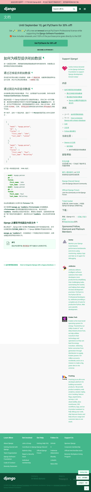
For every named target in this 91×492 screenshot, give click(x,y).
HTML (80, 217)
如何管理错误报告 (11, 265)
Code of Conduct (9, 463)
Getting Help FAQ (42, 443)
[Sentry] (64, 243)
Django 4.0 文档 (69, 142)
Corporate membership (72, 447)
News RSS (53, 464)
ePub (64, 219)
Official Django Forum (70, 190)
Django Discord (42, 447)
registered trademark (60, 485)
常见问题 (65, 161)
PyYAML (12, 106)
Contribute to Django (29, 447)
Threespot (64, 479)
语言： (82, 477)
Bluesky (53, 457)
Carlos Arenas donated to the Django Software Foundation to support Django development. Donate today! (76, 72)
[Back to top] (86, 488)
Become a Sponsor (45, 50)
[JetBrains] (64, 270)
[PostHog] (64, 379)
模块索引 (70, 172)
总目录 (66, 128)
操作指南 (70, 146)
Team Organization (10, 453)
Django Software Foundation (20, 485)
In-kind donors (38, 478)
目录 (65, 124)
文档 (7, 17)
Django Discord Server (71, 181)
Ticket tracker (67, 201)
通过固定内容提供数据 (74, 97)
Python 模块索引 (70, 131)
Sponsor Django (69, 443)
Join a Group (26, 443)
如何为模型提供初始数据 (72, 90)
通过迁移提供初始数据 (74, 93)
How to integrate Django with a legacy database (37, 265)
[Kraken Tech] (64, 321)
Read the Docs (69, 222)
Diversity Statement (10, 466)
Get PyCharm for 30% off (45, 43)
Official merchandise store (73, 450)
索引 (64, 172)
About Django (8, 443)
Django (10, 9)
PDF (84, 217)
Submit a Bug (26, 450)
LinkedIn (53, 460)
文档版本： (82, 483)
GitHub (52, 443)
